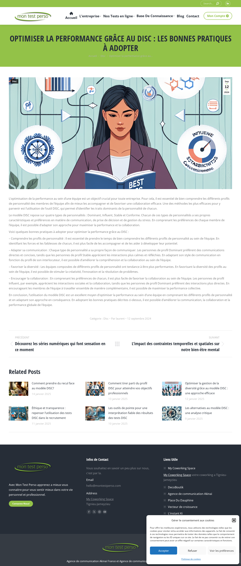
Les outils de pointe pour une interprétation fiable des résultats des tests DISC (130, 413)
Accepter (163, 550)
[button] (234, 520)
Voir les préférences (222, 550)
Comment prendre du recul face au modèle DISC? (53, 385)
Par (118, 318)
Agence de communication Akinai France (91, 561)
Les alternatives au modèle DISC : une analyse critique (207, 410)
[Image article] (18, 388)
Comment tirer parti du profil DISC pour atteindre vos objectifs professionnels (130, 388)
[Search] (217, 3)
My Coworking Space (100, 499)
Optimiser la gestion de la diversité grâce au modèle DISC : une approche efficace (206, 388)
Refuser (192, 550)
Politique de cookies (191, 559)
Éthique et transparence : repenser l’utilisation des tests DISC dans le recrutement (52, 413)
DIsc (14, 81)
